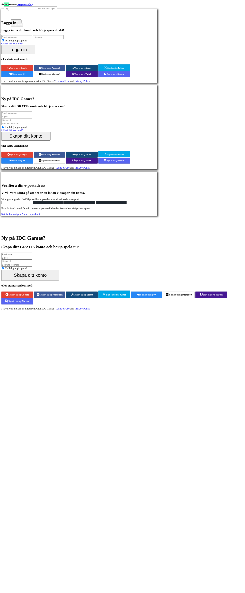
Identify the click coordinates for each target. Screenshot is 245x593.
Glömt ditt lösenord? (12, 43)
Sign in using (18, 68)
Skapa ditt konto (26, 136)
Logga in (18, 49)
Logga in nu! (23, 4)
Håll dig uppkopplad (16, 40)
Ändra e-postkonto (31, 214)
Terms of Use (62, 81)
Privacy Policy (82, 81)
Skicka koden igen (11, 214)
